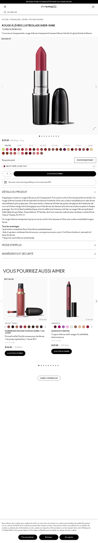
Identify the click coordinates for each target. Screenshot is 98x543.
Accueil (5, 19)
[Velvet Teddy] (8, 326)
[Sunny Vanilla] (91, 149)
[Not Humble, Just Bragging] (34, 153)
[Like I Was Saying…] (37, 149)
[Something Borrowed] (20, 326)
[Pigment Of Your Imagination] (18, 149)
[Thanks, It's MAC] (11, 153)
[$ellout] (26, 149)
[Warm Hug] (16, 326)
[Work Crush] (45, 149)
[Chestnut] (33, 326)
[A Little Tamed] (25, 326)
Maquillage (15, 19)
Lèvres (25, 19)
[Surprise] (18, 153)
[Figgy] (64, 149)
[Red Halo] (87, 326)
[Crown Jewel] (71, 326)
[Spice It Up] (72, 149)
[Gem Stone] (75, 326)
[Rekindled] (41, 326)
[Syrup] (83, 149)
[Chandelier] (83, 326)
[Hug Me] (53, 149)
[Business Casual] (56, 149)
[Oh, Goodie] (37, 153)
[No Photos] (7, 149)
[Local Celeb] (3, 153)
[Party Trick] (68, 149)
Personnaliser (28, 537)
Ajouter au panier (55, 174)
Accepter (69, 537)
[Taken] (37, 326)
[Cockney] (30, 149)
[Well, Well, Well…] (76, 149)
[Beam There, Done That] (79, 149)
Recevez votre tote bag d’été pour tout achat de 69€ (49, 2)
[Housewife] (14, 149)
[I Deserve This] (60, 149)
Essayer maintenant (85, 160)
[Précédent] (6, 327)
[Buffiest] (29, 326)
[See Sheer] (14, 153)
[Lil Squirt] (3, 149)
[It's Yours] (30, 153)
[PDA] (26, 153)
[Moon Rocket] (79, 326)
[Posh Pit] (41, 149)
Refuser (48, 537)
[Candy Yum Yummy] (59, 326)
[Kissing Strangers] (87, 149)
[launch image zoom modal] (94, 128)
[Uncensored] (34, 149)
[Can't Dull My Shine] (7, 153)
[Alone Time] (41, 153)
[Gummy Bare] (11, 149)
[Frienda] (22, 153)
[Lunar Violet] (63, 326)
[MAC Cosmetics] (49, 7)
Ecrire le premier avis (49, 378)
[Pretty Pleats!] (12, 326)
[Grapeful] (55, 326)
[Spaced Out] (67, 326)
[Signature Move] (49, 149)
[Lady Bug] (22, 149)
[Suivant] (45, 327)
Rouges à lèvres (36, 19)
